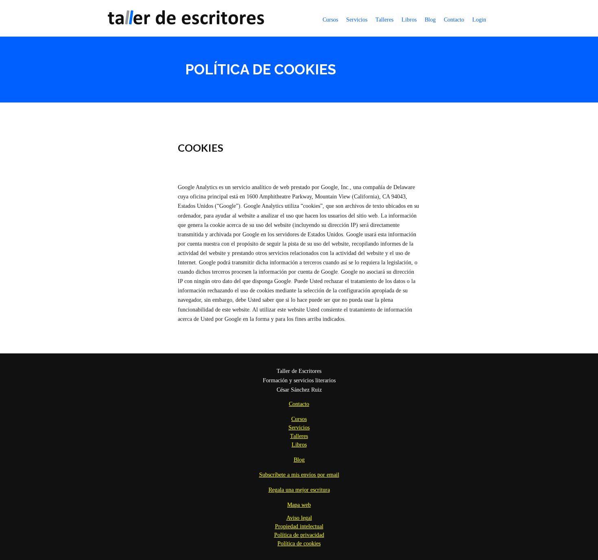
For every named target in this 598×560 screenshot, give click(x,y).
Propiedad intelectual (299, 526)
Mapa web (299, 505)
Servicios (356, 20)
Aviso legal (299, 518)
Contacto (454, 20)
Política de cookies (299, 543)
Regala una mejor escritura (299, 490)
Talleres (384, 20)
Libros (409, 20)
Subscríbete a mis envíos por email (299, 475)
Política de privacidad (299, 535)
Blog (430, 20)
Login (479, 20)
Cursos (330, 20)
